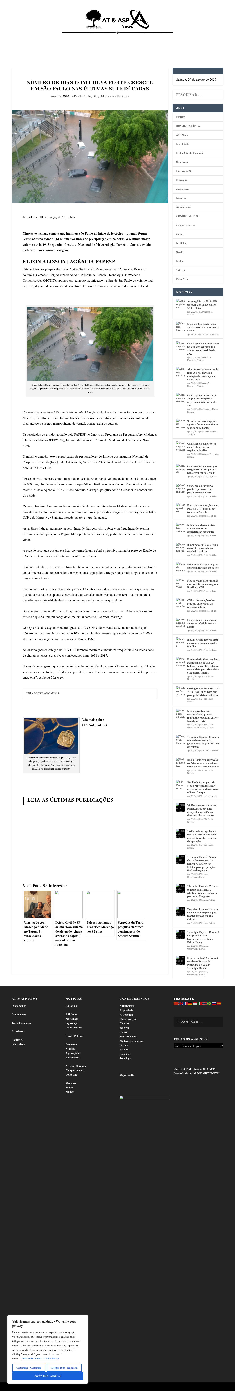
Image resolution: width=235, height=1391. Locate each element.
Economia (89, 36)
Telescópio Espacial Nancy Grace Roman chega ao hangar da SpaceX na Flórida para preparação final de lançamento (201, 863)
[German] (190, 1003)
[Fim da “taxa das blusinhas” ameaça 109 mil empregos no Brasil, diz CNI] (180, 583)
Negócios (181, 198)
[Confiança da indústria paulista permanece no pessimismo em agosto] (180, 488)
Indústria (214, 408)
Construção (205, 382)
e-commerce (182, 189)
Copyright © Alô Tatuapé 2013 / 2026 (194, 1069)
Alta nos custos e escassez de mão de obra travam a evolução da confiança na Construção (202, 374)
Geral (179, 234)
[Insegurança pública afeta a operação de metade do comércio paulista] (180, 547)
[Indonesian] (195, 1003)
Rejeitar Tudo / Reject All (64, 1367)
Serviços (191, 434)
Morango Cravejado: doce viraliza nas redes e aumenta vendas (203, 327)
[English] (180, 1003)
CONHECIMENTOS (187, 216)
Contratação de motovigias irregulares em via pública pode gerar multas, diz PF (202, 469)
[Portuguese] (209, 1003)
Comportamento (115, 36)
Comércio (204, 453)
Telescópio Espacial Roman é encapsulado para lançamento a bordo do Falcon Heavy (203, 937)
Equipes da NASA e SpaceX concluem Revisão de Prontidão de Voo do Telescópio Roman (202, 963)
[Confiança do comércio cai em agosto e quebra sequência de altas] (180, 446)
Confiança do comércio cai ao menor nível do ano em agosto (201, 623)
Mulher (180, 261)
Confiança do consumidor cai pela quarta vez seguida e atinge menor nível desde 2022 (203, 348)
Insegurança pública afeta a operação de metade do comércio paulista (202, 548)
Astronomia (205, 750)
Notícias (21, 36)
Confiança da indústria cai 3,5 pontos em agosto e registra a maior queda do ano (202, 400)
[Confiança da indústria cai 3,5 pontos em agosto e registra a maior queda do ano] (180, 397)
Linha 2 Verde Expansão (189, 153)
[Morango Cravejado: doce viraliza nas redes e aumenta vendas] (180, 326)
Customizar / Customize (28, 1367)
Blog (96, 96)
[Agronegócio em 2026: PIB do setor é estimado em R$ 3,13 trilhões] (180, 303)
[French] (185, 1003)
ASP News (38, 36)
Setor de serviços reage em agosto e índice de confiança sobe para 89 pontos (202, 424)
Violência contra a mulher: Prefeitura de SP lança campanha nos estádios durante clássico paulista (202, 810)
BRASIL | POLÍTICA (188, 126)
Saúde (183, 36)
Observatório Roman (196, 876)
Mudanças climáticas (115, 96)
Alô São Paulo (81, 96)
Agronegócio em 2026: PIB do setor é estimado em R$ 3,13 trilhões (202, 304)
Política (211, 899)
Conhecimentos (144, 36)
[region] (47, 1349)
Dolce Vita (200, 36)
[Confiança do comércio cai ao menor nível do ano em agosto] (180, 622)
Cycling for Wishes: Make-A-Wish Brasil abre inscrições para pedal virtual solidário (203, 692)
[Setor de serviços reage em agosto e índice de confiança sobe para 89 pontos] (180, 423)
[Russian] (214, 1003)
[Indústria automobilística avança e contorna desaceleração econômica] (180, 527)
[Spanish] (219, 1003)
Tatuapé (20, 49)
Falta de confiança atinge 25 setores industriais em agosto (203, 566)
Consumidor (205, 357)
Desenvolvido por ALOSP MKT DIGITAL (197, 1073)
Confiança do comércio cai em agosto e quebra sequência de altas (201, 447)
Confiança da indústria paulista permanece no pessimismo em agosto (200, 489)
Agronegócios (183, 207)
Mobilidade (182, 144)
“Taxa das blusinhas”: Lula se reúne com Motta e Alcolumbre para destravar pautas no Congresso (202, 891)
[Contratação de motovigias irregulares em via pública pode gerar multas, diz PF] (180, 468)
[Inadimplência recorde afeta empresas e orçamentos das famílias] (180, 642)
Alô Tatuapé (35, 1386)
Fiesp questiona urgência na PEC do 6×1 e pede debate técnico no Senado (202, 508)
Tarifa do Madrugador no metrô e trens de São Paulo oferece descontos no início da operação (202, 836)
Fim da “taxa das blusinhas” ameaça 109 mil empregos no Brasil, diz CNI (203, 584)
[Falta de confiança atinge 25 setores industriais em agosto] (180, 566)
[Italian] (200, 1003)
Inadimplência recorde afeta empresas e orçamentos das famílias (202, 643)
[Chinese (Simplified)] (176, 1003)
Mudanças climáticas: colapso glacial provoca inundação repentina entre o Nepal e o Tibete (203, 716)
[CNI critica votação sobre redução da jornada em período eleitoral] (180, 602)
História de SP (184, 171)
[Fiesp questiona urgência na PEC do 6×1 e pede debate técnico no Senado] (180, 507)
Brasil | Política (64, 36)
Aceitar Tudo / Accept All (47, 1375)
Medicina (166, 36)
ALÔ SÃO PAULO (94, 725)
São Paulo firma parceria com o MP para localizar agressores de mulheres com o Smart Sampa (202, 787)
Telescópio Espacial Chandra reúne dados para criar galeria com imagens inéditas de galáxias (203, 742)
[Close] (84, 1318)
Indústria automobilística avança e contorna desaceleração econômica (201, 528)
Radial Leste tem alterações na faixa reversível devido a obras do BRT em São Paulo (203, 763)
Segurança (182, 162)
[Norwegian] (204, 1003)
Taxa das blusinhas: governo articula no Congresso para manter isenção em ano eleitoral (202, 914)
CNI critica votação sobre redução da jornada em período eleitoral (201, 603)
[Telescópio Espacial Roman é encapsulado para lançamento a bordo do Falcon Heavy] (180, 934)
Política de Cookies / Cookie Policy (40, 1358)
